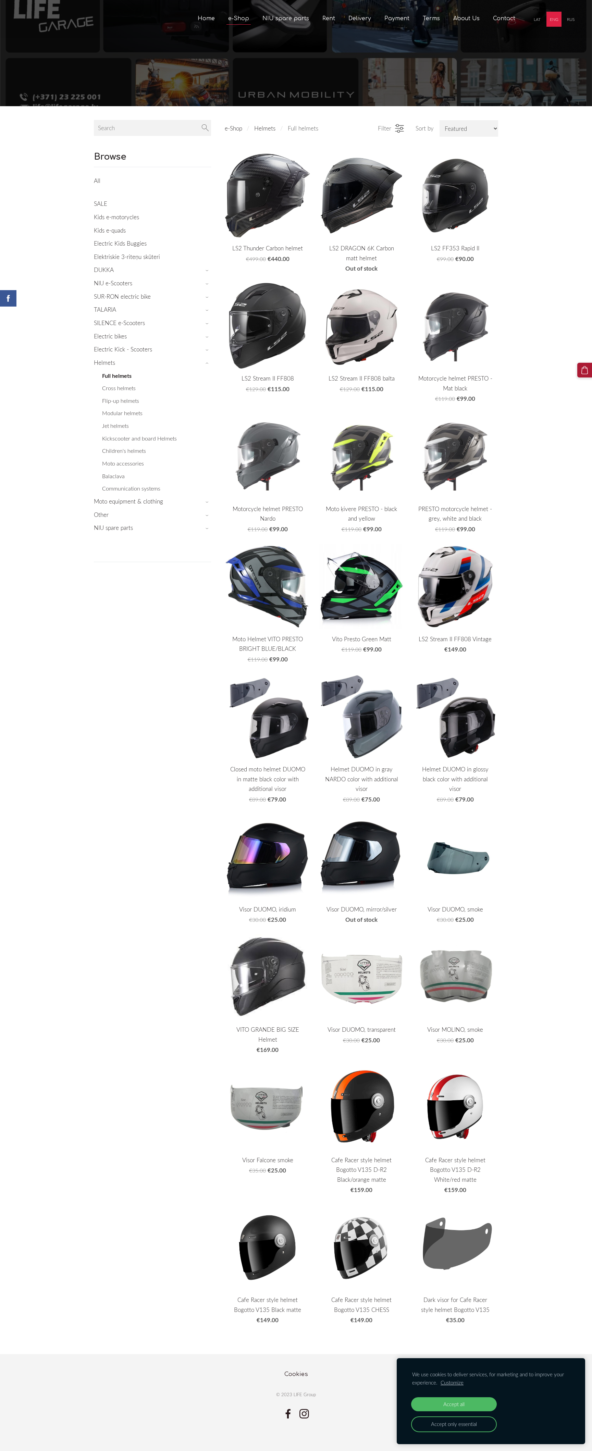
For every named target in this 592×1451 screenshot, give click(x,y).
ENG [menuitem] (554, 19)
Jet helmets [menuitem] (115, 426)
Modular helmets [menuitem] (122, 413)
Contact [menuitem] (504, 18)
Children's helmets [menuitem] (124, 451)
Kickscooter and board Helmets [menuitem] (139, 438)
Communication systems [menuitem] (131, 488)
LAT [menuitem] (537, 19)
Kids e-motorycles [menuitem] (116, 217)
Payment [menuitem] (396, 18)
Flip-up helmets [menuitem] (120, 401)
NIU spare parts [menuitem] (285, 18)
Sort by (425, 128)
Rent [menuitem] (328, 18)
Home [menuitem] (206, 18)
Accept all (454, 1404)
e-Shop (233, 128)
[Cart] (584, 370)
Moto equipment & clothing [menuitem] (128, 501)
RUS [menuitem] (571, 19)
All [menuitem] (97, 181)
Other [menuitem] (101, 515)
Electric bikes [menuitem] (110, 336)
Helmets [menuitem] (104, 363)
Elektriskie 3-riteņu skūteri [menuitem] (127, 257)
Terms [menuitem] (431, 18)
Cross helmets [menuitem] (119, 388)
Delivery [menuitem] (359, 18)
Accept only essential (454, 1424)
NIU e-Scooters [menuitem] (113, 283)
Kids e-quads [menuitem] (110, 230)
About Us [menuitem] (466, 18)
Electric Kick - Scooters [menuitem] (123, 349)
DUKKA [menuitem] (104, 270)
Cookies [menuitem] (296, 1374)
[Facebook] (288, 1413)
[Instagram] (304, 1413)
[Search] (205, 128)
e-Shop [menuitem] (238, 18)
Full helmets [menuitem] (117, 376)
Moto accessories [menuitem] (123, 463)
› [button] (207, 270)
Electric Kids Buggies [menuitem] (120, 243)
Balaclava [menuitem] (113, 476)
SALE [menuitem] (100, 204)
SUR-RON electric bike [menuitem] (122, 296)
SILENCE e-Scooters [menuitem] (119, 323)
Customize (452, 1382)
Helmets (264, 128)
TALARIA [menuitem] (105, 309)
